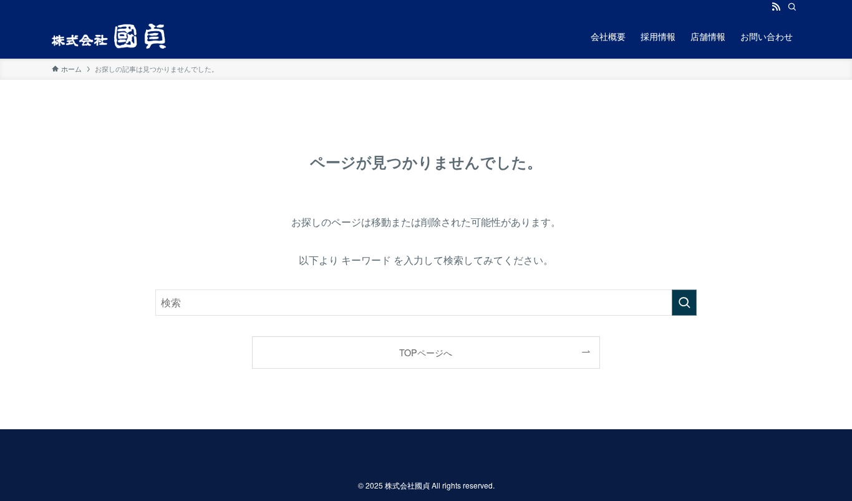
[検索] (792, 7)
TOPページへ (425, 352)
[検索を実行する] (684, 302)
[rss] (776, 7)
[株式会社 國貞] (109, 36)
